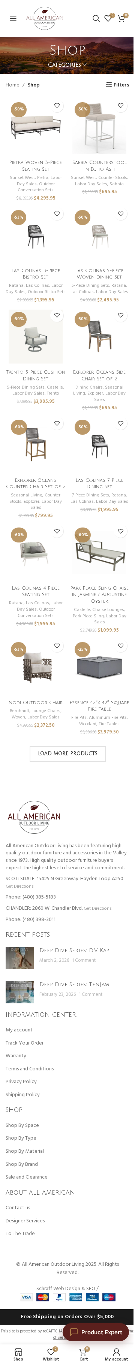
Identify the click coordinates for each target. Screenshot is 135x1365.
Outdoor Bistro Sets (47, 292)
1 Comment (84, 960)
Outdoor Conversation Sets (36, 187)
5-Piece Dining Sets (90, 285)
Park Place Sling (88, 616)
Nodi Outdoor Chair (36, 702)
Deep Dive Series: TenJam (74, 984)
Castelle (55, 387)
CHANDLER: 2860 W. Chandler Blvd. (44, 908)
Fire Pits (79, 717)
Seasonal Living (26, 495)
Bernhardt (19, 711)
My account (19, 1030)
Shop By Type (21, 1138)
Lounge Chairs (46, 711)
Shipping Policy (23, 1095)
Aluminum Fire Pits (108, 717)
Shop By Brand (22, 1164)
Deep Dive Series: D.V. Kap (74, 950)
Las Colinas (37, 285)
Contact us (18, 1208)
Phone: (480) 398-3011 (31, 919)
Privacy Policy (21, 1082)
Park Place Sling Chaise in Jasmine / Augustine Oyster (99, 595)
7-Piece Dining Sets (90, 495)
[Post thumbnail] (20, 958)
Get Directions (19, 886)
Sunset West (22, 178)
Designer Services (25, 1221)
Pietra (42, 178)
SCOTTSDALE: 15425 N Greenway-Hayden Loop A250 (64, 879)
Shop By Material (25, 1151)
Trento (53, 393)
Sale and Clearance (27, 1177)
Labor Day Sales (91, 184)
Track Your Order (25, 1043)
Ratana (16, 285)
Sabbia (117, 184)
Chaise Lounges (108, 610)
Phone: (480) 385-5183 (31, 897)
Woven (18, 717)
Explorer (95, 393)
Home (13, 85)
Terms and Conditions (30, 1069)
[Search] (96, 18)
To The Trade (20, 1234)
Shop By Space (22, 1126)
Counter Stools (112, 178)
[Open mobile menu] (13, 18)
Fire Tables (109, 724)
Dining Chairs (89, 387)
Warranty (16, 1056)
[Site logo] (44, 18)
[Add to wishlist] (56, 105)
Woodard (87, 724)
